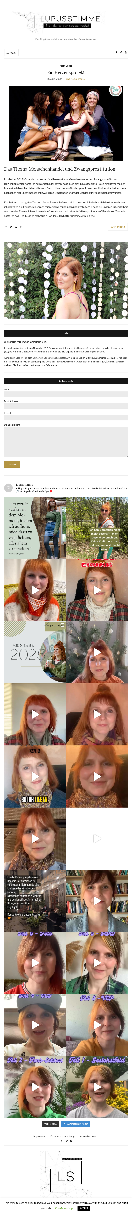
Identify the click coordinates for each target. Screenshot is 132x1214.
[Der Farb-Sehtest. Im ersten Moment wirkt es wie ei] (35, 1087)
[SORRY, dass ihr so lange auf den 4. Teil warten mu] (35, 1025)
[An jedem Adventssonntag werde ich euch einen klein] (35, 714)
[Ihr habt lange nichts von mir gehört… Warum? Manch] (35, 839)
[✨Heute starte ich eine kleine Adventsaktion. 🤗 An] (97, 776)
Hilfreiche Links (88, 1136)
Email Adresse (11, 401)
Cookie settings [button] (64, 1208)
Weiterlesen (118, 226)
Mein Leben (66, 65)
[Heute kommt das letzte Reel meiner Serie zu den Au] (35, 963)
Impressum (39, 1136)
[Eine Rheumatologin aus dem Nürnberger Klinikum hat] (35, 901)
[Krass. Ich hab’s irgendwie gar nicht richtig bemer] (97, 528)
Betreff (7, 413)
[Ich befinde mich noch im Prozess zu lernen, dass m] (35, 528)
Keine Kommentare (74, 78)
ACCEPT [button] (84, 1208)
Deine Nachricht (12, 424)
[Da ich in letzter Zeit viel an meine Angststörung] (97, 901)
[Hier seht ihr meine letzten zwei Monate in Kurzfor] (97, 839)
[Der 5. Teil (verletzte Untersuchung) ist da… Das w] (97, 963)
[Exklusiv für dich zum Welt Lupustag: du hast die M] (35, 590)
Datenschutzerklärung (63, 1136)
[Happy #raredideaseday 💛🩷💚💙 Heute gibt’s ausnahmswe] (97, 590)
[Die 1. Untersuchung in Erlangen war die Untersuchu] (97, 1087)
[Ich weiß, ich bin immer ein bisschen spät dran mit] (35, 652)
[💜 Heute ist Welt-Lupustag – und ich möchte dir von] (97, 1025)
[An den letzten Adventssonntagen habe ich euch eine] (97, 652)
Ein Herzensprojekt (66, 72)
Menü (12, 52)
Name (7, 389)
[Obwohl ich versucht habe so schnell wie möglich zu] (97, 714)
